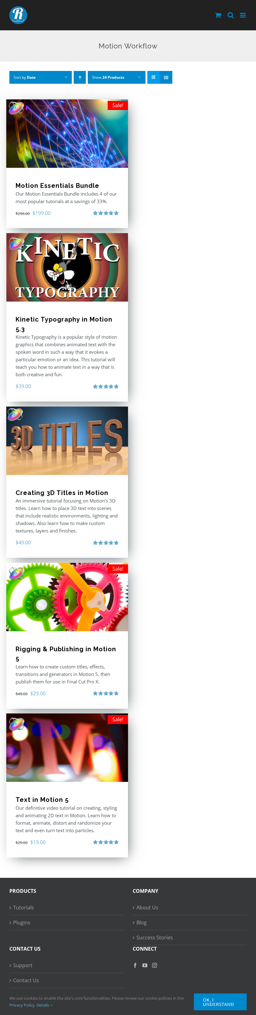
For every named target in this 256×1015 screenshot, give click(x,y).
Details (43, 1005)
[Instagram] (154, 965)
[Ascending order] (80, 77)
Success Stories (154, 937)
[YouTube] (144, 965)
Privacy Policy (22, 1005)
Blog (141, 922)
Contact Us (26, 980)
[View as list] (166, 77)
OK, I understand (218, 1002)
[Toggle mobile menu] (243, 15)
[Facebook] (135, 965)
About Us (147, 907)
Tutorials (23, 907)
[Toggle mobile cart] (218, 15)
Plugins (21, 922)
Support (22, 965)
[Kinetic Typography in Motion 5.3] (67, 267)
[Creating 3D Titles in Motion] (67, 441)
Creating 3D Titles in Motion (62, 493)
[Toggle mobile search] (231, 15)
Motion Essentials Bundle (57, 185)
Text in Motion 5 (42, 799)
